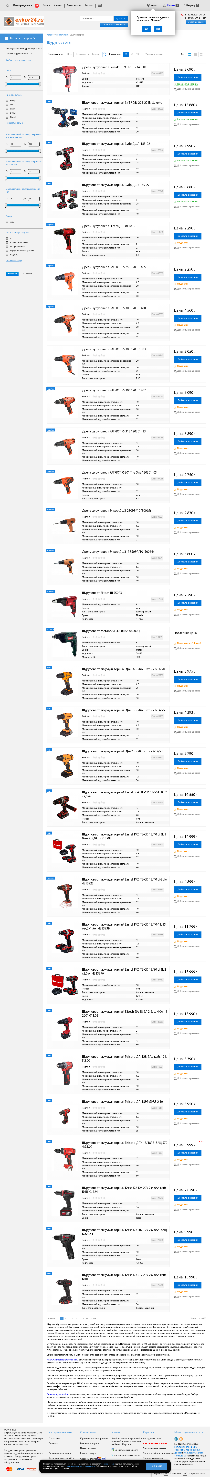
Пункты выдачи (74, 5)
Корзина (172, 5)
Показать (13, 274)
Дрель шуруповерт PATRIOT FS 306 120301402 (114, 390)
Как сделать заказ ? (152, 1438)
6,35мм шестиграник (19, 243)
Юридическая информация (94, 1438)
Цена (8, 71)
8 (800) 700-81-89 (195, 18)
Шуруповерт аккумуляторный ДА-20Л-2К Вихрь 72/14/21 (122, 751)
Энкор (12, 101)
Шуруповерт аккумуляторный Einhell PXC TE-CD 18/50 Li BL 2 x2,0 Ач (124, 794)
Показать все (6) (14, 261)
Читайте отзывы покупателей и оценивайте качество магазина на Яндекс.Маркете (127, 1441)
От (7, 77)
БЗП (11, 238)
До (24, 77)
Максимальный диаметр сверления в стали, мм (24, 163)
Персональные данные (154, 1448)
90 (137, 54)
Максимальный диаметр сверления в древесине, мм (24, 136)
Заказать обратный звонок (127, 1455)
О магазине (54, 1438)
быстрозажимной (17, 247)
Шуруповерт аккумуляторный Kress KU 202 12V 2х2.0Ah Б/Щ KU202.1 (125, 1232)
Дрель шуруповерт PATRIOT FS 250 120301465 (114, 267)
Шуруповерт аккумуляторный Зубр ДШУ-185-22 (115, 185)
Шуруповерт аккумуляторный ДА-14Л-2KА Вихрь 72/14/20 (123, 669)
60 (132, 54)
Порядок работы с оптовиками (158, 1453)
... (79, 1319)
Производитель (14, 95)
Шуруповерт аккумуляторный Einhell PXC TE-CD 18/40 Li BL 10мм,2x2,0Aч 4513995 (124, 836)
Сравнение (175, 1474)
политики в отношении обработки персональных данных (187, 1450)
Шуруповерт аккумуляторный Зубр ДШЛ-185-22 (116, 144)
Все (94, 1319)
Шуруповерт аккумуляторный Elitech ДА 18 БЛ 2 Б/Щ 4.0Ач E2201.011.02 (124, 1013)
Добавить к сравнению (188, 89)
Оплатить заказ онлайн (114, 25)
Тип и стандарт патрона (17, 233)
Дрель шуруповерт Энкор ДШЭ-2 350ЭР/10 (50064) (118, 552)
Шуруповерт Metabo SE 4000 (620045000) (111, 631)
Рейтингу (96, 54)
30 (126, 54)
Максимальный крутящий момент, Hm (23, 190)
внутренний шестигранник (22, 251)
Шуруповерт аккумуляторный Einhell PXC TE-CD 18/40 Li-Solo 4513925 (125, 881)
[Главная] (7, 5)
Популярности (82, 54)
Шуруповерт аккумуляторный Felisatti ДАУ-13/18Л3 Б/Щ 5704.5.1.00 (124, 1145)
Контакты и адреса (89, 1443)
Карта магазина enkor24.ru (61, 1458)
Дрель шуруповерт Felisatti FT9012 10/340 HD (114, 67)
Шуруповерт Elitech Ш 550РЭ (102, 593)
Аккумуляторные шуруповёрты (62, 1360)
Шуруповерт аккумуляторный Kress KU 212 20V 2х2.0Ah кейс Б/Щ (124, 1277)
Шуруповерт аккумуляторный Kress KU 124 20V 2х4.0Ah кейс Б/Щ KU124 (124, 1190)
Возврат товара (88, 1453)
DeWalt (13, 113)
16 (83, 1319)
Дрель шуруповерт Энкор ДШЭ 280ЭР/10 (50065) (116, 510)
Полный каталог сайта (60, 1453)
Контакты (58, 5)
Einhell (13, 117)
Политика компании (153, 1458)
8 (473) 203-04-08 (195, 14)
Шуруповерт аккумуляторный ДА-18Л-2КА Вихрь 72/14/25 (123, 710)
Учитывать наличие (155, 54)
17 (87, 1319)
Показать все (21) (14, 123)
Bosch (12, 109)
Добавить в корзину (188, 77)
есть (12, 222)
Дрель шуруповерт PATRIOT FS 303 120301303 (114, 349)
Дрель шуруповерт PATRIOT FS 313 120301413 (114, 431)
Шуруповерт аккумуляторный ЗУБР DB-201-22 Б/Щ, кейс (122, 103)
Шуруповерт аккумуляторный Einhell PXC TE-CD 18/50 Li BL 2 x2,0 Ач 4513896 (124, 971)
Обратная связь (196, 22)
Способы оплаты (88, 1459)
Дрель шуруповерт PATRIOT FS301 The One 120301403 (119, 472)
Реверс (9, 216)
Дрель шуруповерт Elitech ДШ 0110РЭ (108, 226)
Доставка (89, 5)
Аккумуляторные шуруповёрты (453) (24, 49)
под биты (14, 255)
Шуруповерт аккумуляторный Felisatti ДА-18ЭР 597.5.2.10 (122, 1102)
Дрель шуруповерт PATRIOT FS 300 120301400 (114, 308)
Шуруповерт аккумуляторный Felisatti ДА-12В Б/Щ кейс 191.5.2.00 (124, 1058)
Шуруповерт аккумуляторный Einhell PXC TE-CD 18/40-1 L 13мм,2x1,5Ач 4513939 (124, 926)
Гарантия (53, 1443)
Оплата (46, 5)
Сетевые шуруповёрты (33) (19, 53)
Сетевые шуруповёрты (58, 1394)
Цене (69, 54)
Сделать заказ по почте (126, 1450)
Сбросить (29, 274)
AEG (12, 105)
